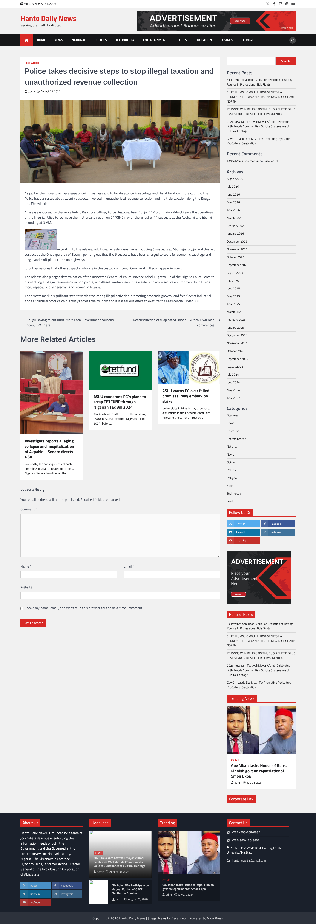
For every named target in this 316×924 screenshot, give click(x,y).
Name (25, 566)
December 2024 (237, 335)
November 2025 (237, 249)
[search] (292, 40)
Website (26, 587)
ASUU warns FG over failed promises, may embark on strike (185, 396)
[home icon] (26, 40)
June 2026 (233, 194)
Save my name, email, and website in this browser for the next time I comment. (85, 607)
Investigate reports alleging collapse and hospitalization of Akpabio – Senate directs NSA (49, 449)
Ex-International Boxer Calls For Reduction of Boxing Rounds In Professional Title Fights (260, 82)
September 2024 (237, 358)
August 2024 (235, 366)
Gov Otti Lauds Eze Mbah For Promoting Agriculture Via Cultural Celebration (259, 141)
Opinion (231, 462)
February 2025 (236, 319)
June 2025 (233, 288)
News (58, 39)
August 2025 (235, 272)
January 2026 (235, 233)
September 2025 (237, 265)
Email (129, 566)
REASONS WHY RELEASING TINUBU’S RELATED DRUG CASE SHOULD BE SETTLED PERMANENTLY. (261, 111)
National (79, 39)
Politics (100, 39)
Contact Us (251, 39)
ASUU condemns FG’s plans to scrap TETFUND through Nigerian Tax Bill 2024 (120, 402)
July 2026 (233, 186)
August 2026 (235, 178)
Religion (232, 478)
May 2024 (233, 390)
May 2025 (233, 296)
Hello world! (271, 161)
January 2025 (235, 327)
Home (41, 39)
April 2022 (233, 398)
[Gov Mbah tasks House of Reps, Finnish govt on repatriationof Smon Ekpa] (261, 730)
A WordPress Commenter (243, 161)
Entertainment (155, 39)
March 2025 (234, 312)
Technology (124, 39)
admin (32, 91)
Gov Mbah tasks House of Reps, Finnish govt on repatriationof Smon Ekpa (259, 771)
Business (227, 39)
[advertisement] (216, 21)
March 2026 (234, 218)
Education (203, 39)
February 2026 (236, 225)
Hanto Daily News (48, 18)
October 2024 (235, 351)
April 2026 (233, 210)
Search (285, 61)
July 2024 (233, 374)
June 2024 (233, 382)
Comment (28, 509)
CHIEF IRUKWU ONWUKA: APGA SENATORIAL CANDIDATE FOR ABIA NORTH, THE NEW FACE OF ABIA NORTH (261, 97)
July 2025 (233, 280)
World (230, 501)
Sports (181, 39)
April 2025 (233, 304)
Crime (230, 423)
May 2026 (233, 202)
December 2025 (237, 241)
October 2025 (235, 257)
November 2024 (237, 343)
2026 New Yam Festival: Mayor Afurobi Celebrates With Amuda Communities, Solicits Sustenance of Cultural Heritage (258, 126)
